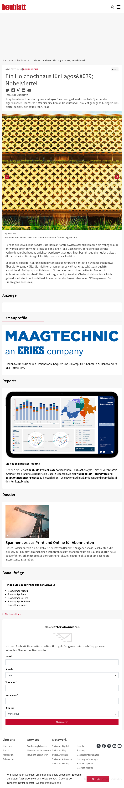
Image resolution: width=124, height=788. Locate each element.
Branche (9, 707)
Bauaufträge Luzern (18, 597)
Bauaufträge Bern (17, 594)
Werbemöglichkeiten (37, 746)
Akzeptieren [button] (98, 779)
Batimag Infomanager (88, 759)
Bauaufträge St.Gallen (19, 601)
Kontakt (6, 750)
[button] (7, 177)
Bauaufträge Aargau (18, 590)
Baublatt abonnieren (37, 754)
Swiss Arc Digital (60, 746)
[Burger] (118, 7)
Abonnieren (62, 721)
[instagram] (109, 746)
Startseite (7, 60)
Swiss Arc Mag (59, 750)
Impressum (8, 754)
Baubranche (23, 60)
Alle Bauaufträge (12, 614)
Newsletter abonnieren (39, 750)
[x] (99, 746)
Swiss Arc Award (60, 754)
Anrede (9, 669)
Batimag (81, 750)
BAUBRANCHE (30, 69)
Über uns (7, 746)
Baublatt (81, 746)
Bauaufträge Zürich (17, 605)
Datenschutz (9, 759)
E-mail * (9, 656)
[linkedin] (114, 746)
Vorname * (11, 682)
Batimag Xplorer (85, 767)
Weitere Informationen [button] (48, 783)
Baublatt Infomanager (88, 754)
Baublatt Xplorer (85, 763)
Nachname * (11, 695)
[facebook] (104, 746)
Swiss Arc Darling (60, 763)
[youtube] (120, 746)
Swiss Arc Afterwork (62, 759)
